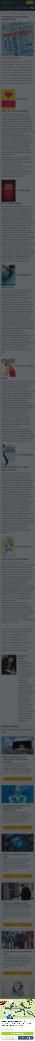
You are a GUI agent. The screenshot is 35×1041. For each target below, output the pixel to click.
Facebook (24, 1038)
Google (8, 1038)
